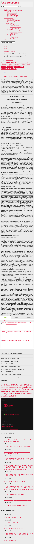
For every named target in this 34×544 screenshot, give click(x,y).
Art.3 (10, 440)
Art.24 (9, 453)
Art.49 (31, 465)
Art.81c (20, 486)
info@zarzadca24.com (7, 426)
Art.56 (12, 467)
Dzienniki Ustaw (5, 320)
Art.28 (5, 458)
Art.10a (14, 441)
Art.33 (25, 458)
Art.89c (31, 489)
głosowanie (17, 393)
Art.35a (5, 460)
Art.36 (9, 460)
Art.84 (12, 488)
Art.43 (11, 465)
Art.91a (12, 494)
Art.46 (21, 465)
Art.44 (15, 465)
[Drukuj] (6, 72)
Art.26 (15, 453)
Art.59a (26, 467)
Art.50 (13, 466)
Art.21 (18, 452)
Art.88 (8, 489)
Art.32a (25, 534)
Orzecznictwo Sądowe (9, 51)
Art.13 (20, 446)
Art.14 (23, 446)
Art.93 (18, 494)
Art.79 (24, 481)
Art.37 (16, 460)
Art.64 (18, 474)
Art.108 (25, 505)
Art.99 (18, 500)
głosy (10, 393)
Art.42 (8, 465)
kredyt (19, 391)
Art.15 (26, 446)
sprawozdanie (18, 387)
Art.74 (8, 481)
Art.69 (5, 475)
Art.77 (18, 481)
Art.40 (26, 460)
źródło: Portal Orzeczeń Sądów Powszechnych (15, 76)
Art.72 (18, 475)
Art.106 (17, 505)
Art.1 (5, 440)
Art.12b (13, 446)
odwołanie (9, 389)
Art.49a (5, 466)
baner (2, 396)
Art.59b (29, 467)
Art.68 (31, 474)
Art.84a (16, 488)
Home (5, 46)
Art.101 (26, 500)
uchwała (25, 385)
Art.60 (24, 469)
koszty (23, 391)
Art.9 (7, 441)
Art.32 (22, 458)
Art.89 (19, 489)
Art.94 (22, 494)
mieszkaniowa (13, 391)
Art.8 (5, 441)
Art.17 (5, 452)
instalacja (4, 394)
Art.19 (11, 452)
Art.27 (18, 453)
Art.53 (26, 466)
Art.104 (9, 505)
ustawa (14, 385)
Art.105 (13, 505)
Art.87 (5, 489)
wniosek (9, 385)
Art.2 (7, 440)
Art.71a (15, 475)
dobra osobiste (27, 393)
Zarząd (12, 395)
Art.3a (13, 517)
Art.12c (16, 446)
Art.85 (23, 488)
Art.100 (22, 500)
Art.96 (8, 500)
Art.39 (22, 460)
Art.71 (11, 475)
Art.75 (11, 481)
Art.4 (13, 440)
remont (24, 387)
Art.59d (9, 469)
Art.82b (31, 486)
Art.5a (24, 440)
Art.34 (28, 458)
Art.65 (22, 474)
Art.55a (9, 467)
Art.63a (15, 474)
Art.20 (15, 452)
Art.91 (8, 494)
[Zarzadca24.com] (10, 3)
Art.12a (9, 446)
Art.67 (28, 474)
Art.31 (18, 458)
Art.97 (11, 500)
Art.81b (16, 486)
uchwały (19, 385)
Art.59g (21, 469)
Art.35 (31, 458)
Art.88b (16, 489)
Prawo (5, 48)
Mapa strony (7, 406)
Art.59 (22, 467)
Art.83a (9, 488)
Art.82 (23, 486)
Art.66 (25, 474)
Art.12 (5, 446)
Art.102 (29, 500)
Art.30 (15, 458)
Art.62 (8, 474)
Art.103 (5, 505)
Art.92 (15, 494)
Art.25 (12, 453)
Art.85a (27, 488)
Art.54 (29, 466)
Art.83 (5, 488)
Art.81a (12, 486)
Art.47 (24, 465)
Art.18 (8, 452)
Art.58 (18, 467)
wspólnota (4, 385)
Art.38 (19, 460)
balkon (5, 396)
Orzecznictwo (9, 60)
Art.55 (5, 467)
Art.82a (27, 486)
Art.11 (17, 441)
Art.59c (5, 469)
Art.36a (13, 460)
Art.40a (29, 460)
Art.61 (5, 474)
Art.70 (8, 475)
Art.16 (29, 446)
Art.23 (28, 452)
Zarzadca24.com (14, 429)
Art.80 (5, 486)
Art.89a (23, 489)
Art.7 (30, 440)
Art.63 (11, 474)
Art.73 (5, 481)
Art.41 (5, 465)
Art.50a (16, 466)
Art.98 (15, 500)
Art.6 (27, 440)
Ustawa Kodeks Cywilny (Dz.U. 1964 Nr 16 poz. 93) (19, 340)
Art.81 (8, 486)
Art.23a (5, 453)
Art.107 (21, 505)
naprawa (4, 391)
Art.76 (15, 481)
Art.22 (25, 452)
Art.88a (12, 489)
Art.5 (15, 440)
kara (26, 391)
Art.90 (5, 494)
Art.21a (22, 452)
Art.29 (8, 458)
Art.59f (17, 469)
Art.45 (18, 465)
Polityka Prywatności (9, 405)
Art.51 (20, 466)
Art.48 (27, 465)
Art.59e (13, 469)
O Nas (5, 404)
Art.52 (23, 466)
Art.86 (30, 488)
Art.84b (20, 488)
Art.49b (9, 466)
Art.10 (10, 441)
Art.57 (15, 467)
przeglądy (28, 387)
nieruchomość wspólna (22, 389)
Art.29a (12, 458)
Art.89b (27, 489)
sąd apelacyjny (10, 387)
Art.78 (21, 481)
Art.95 (5, 500)
